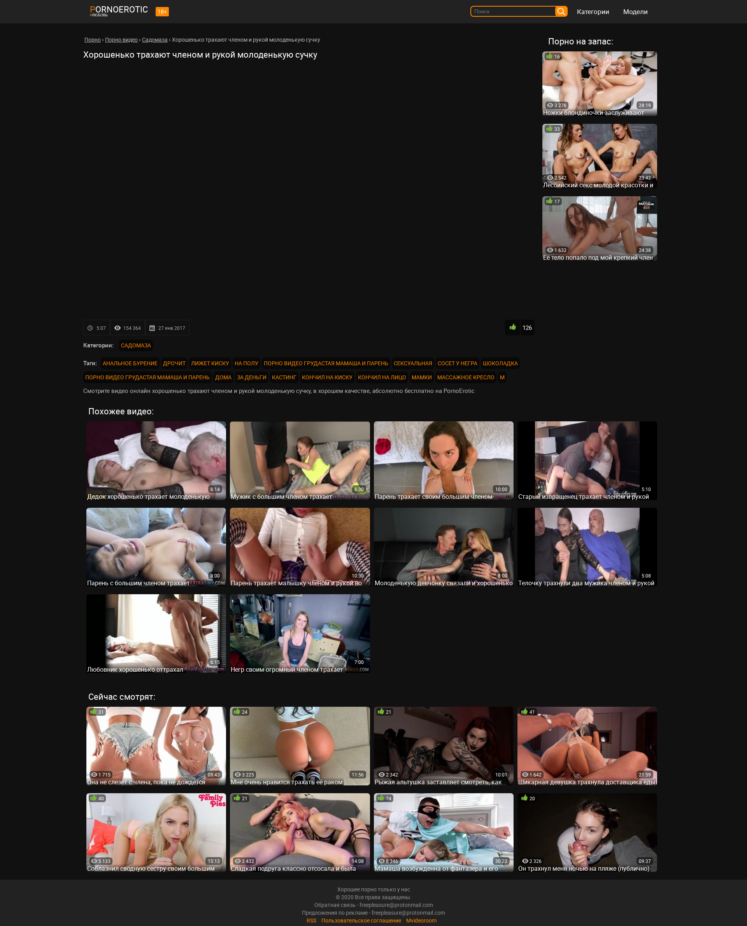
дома (223, 377)
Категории (593, 11)
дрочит (174, 363)
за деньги (252, 377)
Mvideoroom (421, 920)
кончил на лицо (382, 377)
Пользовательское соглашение (361, 920)
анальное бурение (130, 363)
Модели (635, 11)
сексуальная (413, 363)
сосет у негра (457, 363)
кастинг (284, 377)
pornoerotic (119, 9)
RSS (311, 920)
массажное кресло (465, 377)
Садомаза (136, 345)
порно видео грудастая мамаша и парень (326, 363)
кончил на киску (327, 377)
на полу (246, 363)
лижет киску (210, 363)
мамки (422, 377)
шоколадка (500, 363)
